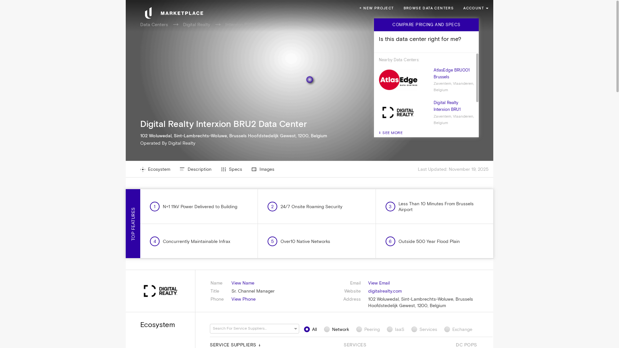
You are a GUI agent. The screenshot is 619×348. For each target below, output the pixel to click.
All (314, 329)
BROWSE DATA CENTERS (429, 8)
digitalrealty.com (385, 291)
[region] (309, 174)
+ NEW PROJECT (376, 8)
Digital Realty (196, 24)
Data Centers (154, 24)
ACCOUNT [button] (473, 8)
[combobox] (251, 328)
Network (340, 329)
